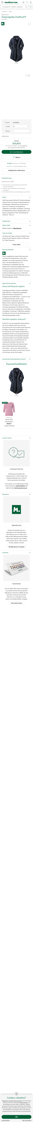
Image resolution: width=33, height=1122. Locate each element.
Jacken (10, 11)
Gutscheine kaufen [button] (16, 603)
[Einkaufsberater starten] (30, 7)
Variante (7, 122)
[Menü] (2, 2)
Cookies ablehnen (6, 1120)
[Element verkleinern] (26, 75)
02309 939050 (20, 486)
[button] (29, 24)
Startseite (4, 11)
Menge (8, 131)
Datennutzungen (23, 1102)
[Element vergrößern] (29, 75)
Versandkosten (23, 145)
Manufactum (17, 228)
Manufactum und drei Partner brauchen (12, 1100)
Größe (8, 126)
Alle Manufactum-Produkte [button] (17, 547)
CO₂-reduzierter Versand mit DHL (16, 147)
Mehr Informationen (26, 1120)
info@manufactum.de (20, 488)
